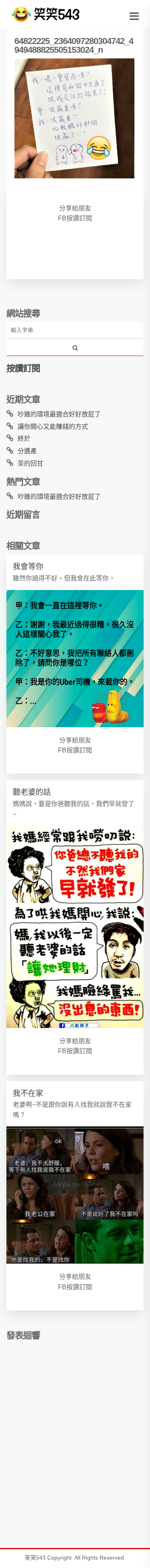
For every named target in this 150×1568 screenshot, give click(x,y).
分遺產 (27, 451)
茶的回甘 (30, 463)
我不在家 (28, 1093)
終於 (24, 438)
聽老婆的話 (32, 792)
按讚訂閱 (23, 368)
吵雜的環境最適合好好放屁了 (59, 414)
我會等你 (28, 566)
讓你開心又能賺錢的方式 (53, 426)
